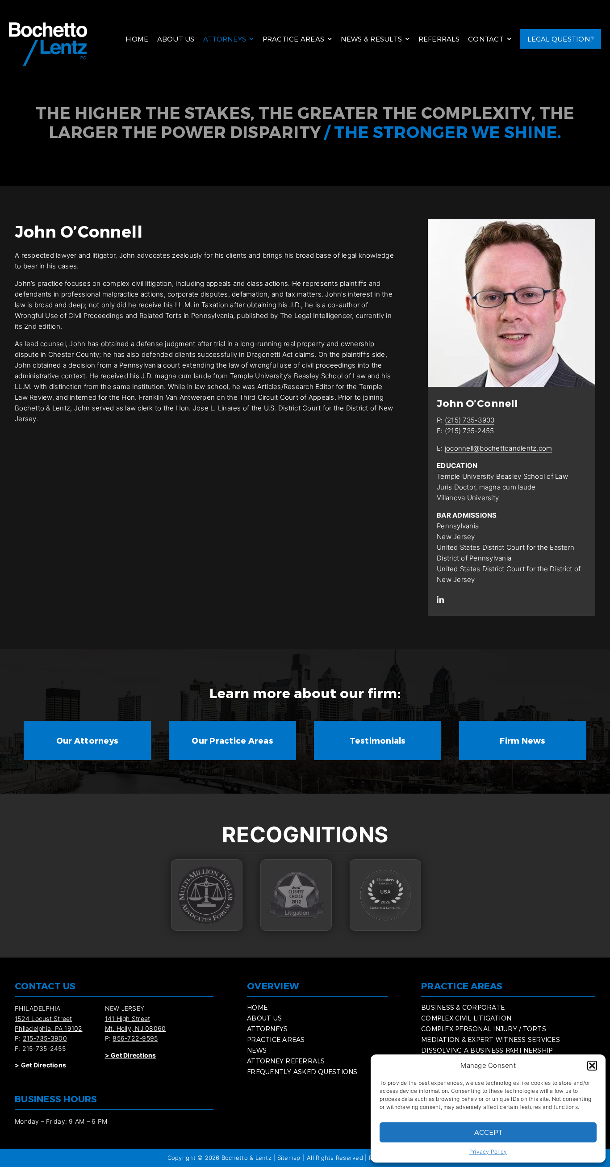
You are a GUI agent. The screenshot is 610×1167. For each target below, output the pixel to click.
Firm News (522, 740)
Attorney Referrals (286, 1061)
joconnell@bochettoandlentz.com (498, 448)
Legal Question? (560, 39)
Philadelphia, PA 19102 (49, 1028)
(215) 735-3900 (470, 420)
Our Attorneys (87, 740)
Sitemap (289, 1157)
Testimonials (378, 740)
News (257, 1050)
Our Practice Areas (232, 740)
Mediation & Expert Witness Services (490, 1039)
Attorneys (224, 39)
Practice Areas (294, 39)
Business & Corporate (463, 1007)
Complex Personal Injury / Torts (483, 1029)
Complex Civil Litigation (466, 1018)
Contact (486, 39)
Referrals (439, 39)
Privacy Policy (488, 1151)
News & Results (371, 39)
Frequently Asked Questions (302, 1071)
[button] (592, 1065)
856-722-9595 (135, 1038)
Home (136, 39)
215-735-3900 (45, 1038)
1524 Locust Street (43, 1018)
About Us (176, 39)
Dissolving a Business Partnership (486, 1050)
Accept (488, 1132)
